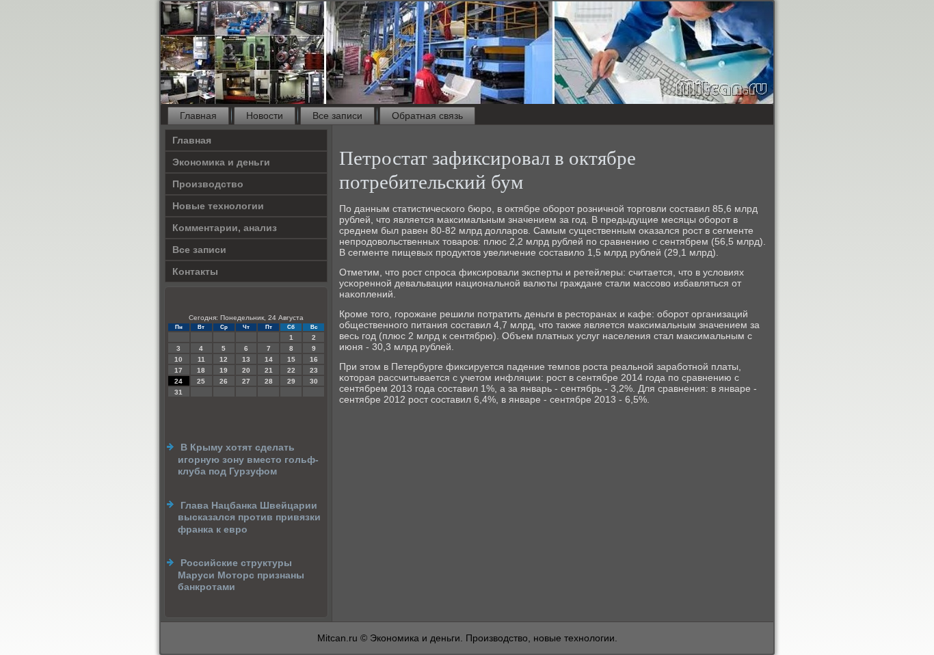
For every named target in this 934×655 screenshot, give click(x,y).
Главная (198, 115)
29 (291, 381)
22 (291, 370)
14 (269, 359)
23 (314, 370)
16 (314, 359)
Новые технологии (218, 205)
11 (201, 359)
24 (178, 381)
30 (314, 381)
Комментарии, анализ (224, 227)
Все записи (337, 115)
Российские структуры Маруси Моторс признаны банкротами (241, 574)
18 (201, 370)
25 (201, 381)
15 (291, 359)
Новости (264, 115)
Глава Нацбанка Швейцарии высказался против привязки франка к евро (249, 517)
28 (269, 381)
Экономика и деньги (221, 162)
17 (178, 370)
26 (223, 381)
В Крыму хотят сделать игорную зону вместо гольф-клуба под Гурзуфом (248, 459)
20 (246, 370)
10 (178, 359)
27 (246, 381)
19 (223, 370)
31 (178, 392)
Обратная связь (427, 115)
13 (246, 359)
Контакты (195, 271)
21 (269, 370)
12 (223, 359)
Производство (207, 183)
